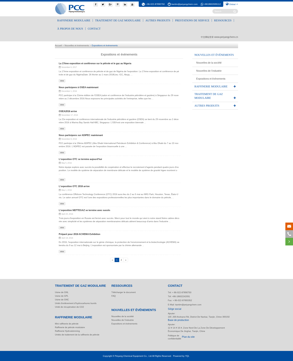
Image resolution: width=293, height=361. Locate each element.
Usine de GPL (61, 296)
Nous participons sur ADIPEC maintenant (81, 135)
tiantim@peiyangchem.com (184, 4)
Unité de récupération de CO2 (69, 307)
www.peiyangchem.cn (226, 37)
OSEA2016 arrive (68, 111)
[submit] (234, 11)
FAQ (113, 296)
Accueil (58, 45)
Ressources (223, 20)
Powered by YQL (181, 356)
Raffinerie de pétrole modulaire (70, 327)
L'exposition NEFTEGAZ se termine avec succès (84, 210)
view (62, 81)
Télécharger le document (123, 292)
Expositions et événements (105, 45)
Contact (94, 28)
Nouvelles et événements (77, 45)
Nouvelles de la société (209, 62)
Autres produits (157, 20)
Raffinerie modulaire (73, 20)
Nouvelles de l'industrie (209, 71)
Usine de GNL (62, 292)
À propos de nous (70, 28)
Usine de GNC (62, 299)
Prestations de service (192, 20)
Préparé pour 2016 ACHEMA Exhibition (79, 234)
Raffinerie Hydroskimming (67, 331)
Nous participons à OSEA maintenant (78, 87)
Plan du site (188, 337)
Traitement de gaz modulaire (118, 20)
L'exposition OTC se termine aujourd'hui (80, 159)
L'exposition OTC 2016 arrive (74, 186)
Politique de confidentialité (174, 337)
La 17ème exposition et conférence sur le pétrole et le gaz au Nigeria (95, 63)
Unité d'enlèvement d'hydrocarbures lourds (75, 303)
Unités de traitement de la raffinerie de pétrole (77, 334)
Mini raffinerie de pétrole (66, 323)
